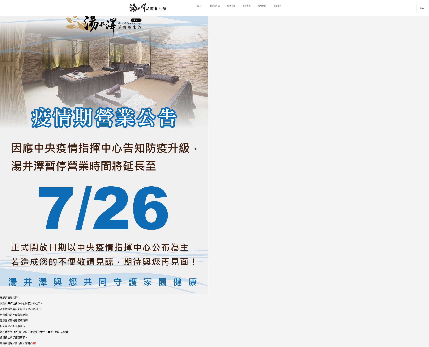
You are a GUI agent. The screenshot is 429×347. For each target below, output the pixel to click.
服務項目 (231, 6)
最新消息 (247, 6)
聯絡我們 (277, 6)
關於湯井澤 (215, 6)
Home (199, 6)
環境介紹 (262, 6)
